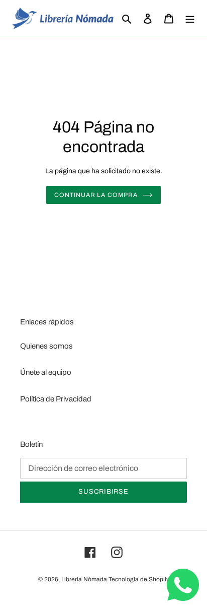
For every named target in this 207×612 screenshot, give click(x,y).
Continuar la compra (96, 194)
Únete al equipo (45, 372)
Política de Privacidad (55, 399)
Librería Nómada (84, 579)
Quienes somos (46, 346)
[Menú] (189, 18)
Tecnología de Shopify (139, 579)
